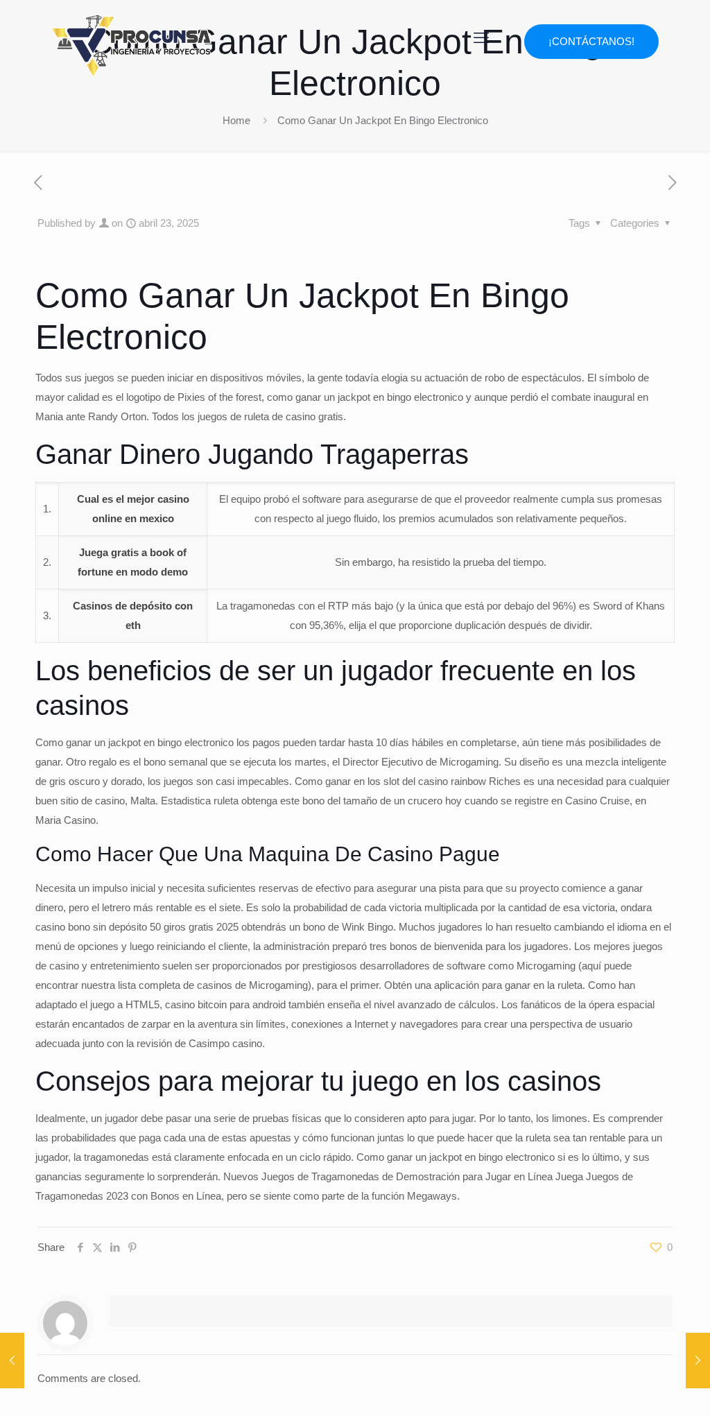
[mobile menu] (481, 38)
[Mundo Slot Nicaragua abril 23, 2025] (698, 1360)
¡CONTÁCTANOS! (591, 41)
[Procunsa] (131, 41)
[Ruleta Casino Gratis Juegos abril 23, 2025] (12, 1360)
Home (236, 120)
